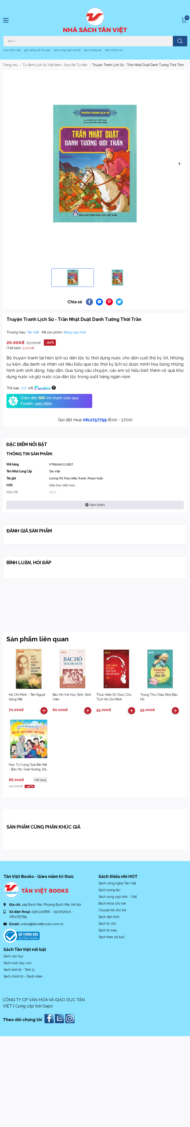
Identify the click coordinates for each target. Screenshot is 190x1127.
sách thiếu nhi (114, 50)
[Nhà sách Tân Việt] (95, 20)
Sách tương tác (109, 890)
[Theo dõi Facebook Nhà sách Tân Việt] (49, 1018)
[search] (180, 41)
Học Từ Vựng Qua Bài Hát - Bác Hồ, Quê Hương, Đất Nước (28, 769)
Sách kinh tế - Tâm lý (19, 970)
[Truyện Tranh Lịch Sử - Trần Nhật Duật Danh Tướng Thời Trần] (95, 163)
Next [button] (179, 163)
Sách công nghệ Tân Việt (117, 883)
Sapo (48, 1006)
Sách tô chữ (107, 923)
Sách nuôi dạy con (17, 963)
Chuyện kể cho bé (112, 910)
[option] (95, 163)
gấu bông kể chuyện (37, 50)
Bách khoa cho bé (112, 903)
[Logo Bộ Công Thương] (21, 935)
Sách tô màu (107, 930)
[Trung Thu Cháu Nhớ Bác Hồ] (160, 669)
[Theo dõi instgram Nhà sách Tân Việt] (70, 1018)
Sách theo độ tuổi (111, 937)
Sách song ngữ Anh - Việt (117, 897)
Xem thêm (97, 505)
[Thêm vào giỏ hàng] (44, 710)
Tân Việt (33, 332)
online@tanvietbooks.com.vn (41, 924)
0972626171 (62, 912)
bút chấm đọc (12, 50)
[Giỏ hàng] (183, 20)
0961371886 (41, 912)
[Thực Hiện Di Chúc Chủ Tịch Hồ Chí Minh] (116, 669)
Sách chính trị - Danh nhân (22, 976)
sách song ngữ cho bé (67, 50)
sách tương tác (93, 50)
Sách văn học (13, 956)
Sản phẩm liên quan (37, 639)
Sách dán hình (108, 917)
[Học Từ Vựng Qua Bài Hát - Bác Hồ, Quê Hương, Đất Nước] (29, 739)
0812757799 (95, 419)
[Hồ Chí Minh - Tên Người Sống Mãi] (29, 669)
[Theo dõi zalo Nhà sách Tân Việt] (60, 1018)
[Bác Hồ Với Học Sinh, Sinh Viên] (72, 669)
